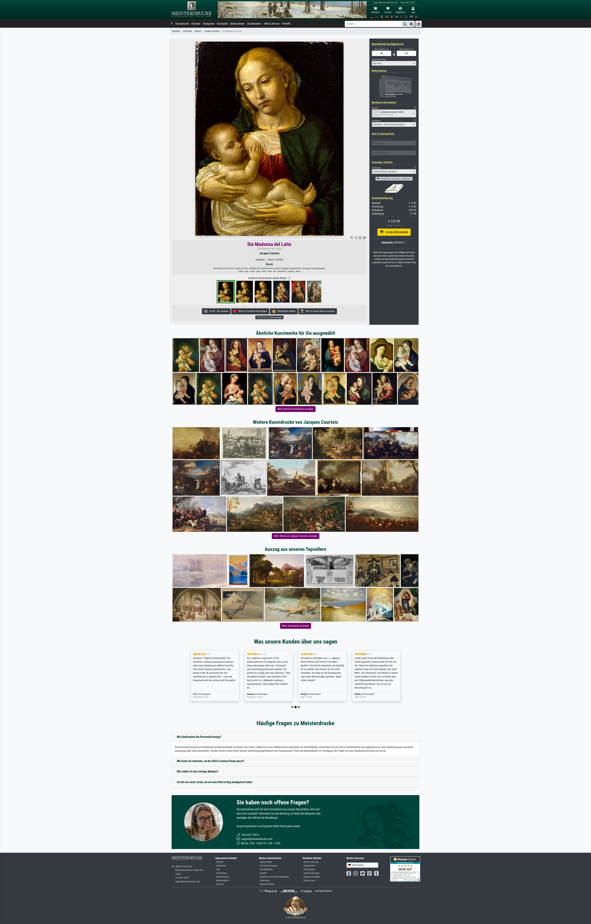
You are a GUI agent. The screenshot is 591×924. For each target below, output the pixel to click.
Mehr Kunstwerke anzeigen (295, 625)
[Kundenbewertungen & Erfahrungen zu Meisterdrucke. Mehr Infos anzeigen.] (405, 868)
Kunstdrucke (182, 23)
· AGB (217, 869)
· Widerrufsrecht (222, 876)
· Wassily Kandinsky (311, 873)
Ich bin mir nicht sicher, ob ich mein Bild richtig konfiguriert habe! (214, 782)
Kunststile (222, 23)
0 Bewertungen (275, 317)
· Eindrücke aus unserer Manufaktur (274, 876)
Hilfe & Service (271, 23)
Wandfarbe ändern (285, 311)
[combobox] (394, 63)
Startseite (176, 31)
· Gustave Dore (309, 880)
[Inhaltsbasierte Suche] (411, 24)
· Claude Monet (309, 865)
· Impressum (220, 865)
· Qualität (263, 873)
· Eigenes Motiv (265, 862)
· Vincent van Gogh (311, 862)
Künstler (195, 23)
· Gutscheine (264, 880)
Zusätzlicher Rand (379, 59)
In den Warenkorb (395, 232)
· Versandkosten (266, 869)
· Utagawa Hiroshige (311, 876)
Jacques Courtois (211, 31)
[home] (171, 24)
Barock (198, 31)
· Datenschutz (221, 873)
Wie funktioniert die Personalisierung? (199, 737)
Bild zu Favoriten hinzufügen (252, 311)
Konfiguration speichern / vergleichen (395, 178)
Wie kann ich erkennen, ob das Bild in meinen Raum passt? (210, 761)
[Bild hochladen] (418, 24)
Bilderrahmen (237, 23)
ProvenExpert (208, 694)
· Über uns (219, 884)
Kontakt (286, 23)
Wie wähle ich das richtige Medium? (197, 771)
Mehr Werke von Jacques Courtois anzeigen (295, 536)
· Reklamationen (222, 880)
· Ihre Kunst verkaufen (268, 865)
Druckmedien (254, 23)
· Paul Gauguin (309, 869)
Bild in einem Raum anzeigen (319, 311)
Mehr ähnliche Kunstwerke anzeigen (295, 408)
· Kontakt (219, 862)
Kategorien (209, 23)
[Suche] (405, 24)
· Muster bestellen (266, 884)
